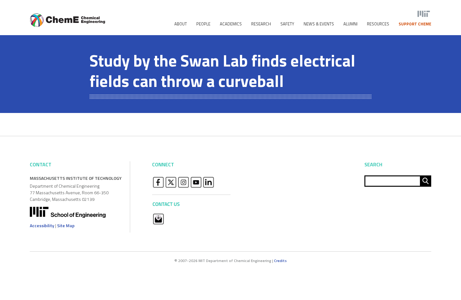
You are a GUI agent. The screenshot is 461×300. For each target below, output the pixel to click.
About (180, 24)
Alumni (350, 24)
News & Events (319, 24)
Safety (287, 24)
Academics (231, 24)
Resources (378, 24)
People (203, 24)
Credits (280, 261)
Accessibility (42, 225)
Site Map (66, 225)
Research (261, 24)
